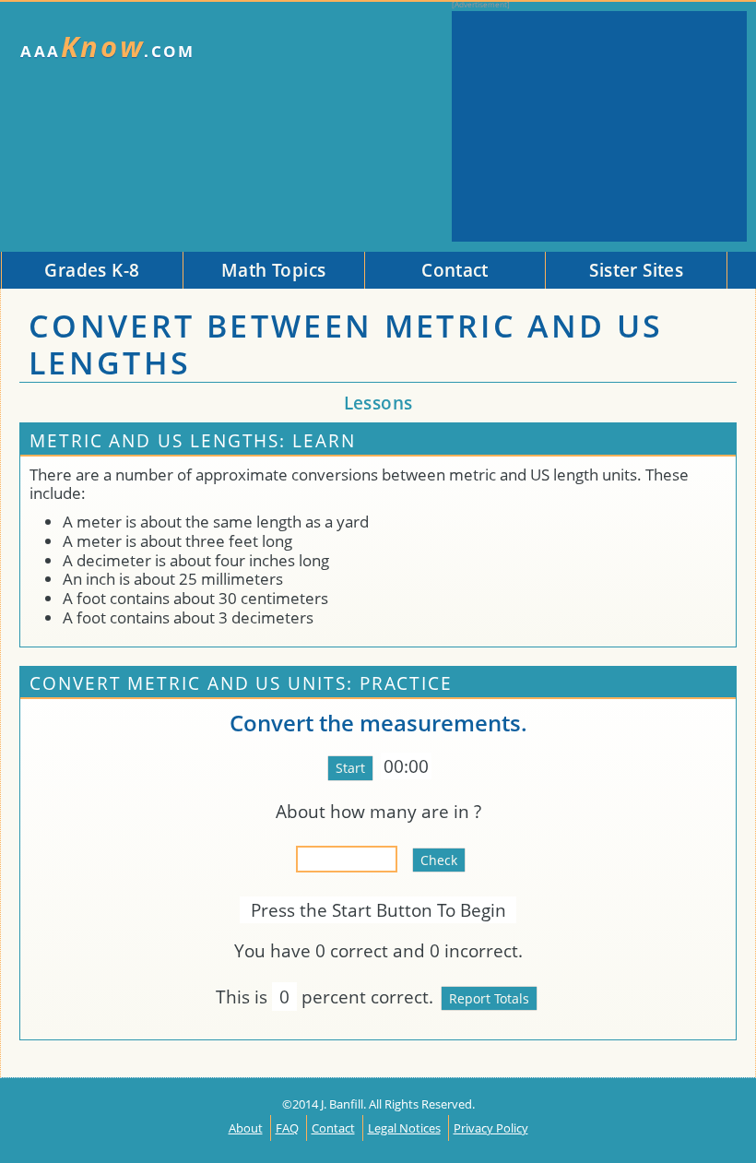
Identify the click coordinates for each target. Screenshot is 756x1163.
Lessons (378, 402)
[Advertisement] (599, 126)
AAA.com (107, 47)
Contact (333, 1128)
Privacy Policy (491, 1128)
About (246, 1128)
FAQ (287, 1128)
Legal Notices (404, 1128)
